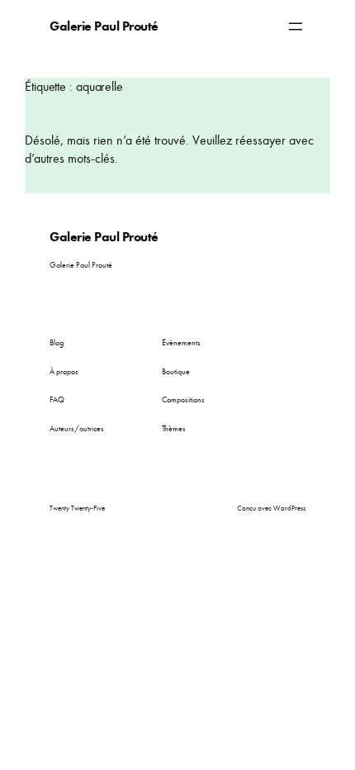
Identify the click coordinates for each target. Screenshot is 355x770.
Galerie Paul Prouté (104, 26)
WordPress (289, 508)
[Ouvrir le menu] (295, 26)
